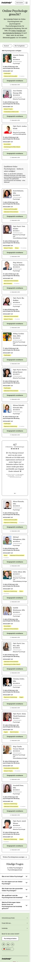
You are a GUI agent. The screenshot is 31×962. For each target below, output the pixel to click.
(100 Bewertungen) (17, 232)
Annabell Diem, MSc (18, 787)
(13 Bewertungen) (17, 376)
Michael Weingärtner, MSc (19, 538)
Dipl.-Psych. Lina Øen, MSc (19, 644)
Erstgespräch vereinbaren (15, 80)
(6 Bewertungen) (17, 614)
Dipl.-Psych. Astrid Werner (19, 822)
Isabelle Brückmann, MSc (19, 609)
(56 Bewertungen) (17, 508)
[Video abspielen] (9, 60)
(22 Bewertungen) (17, 304)
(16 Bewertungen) (17, 792)
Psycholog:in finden (10, 938)
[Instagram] (3, 944)
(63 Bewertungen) (17, 576)
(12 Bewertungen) (17, 61)
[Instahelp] (6, 3)
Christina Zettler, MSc (19, 680)
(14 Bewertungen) (17, 97)
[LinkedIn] (8, 944)
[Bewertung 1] (13, 493)
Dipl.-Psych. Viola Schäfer (19, 227)
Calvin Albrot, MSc (19, 572)
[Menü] (26, 2)
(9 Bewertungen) (17, 827)
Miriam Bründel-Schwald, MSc (18, 406)
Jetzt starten (19, 2)
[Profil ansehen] (7, 58)
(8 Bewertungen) (17, 753)
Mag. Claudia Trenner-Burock (18, 748)
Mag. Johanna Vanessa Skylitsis (19, 264)
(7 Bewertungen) (17, 720)
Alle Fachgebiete (20, 46)
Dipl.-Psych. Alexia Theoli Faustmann (19, 715)
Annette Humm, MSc (18, 56)
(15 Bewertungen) (17, 685)
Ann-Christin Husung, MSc (17, 92)
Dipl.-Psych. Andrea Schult (20, 127)
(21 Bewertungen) (17, 269)
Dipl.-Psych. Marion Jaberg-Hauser (20, 371)
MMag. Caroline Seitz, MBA (18, 335)
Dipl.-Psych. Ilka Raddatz (18, 299)
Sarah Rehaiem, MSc (18, 192)
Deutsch (6, 46)
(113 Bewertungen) (17, 411)
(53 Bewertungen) (17, 340)
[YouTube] (12, 944)
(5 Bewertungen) (17, 197)
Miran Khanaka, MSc (18, 503)
